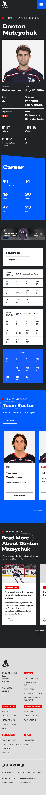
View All (10, 420)
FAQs (4, 728)
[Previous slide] (35, 508)
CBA (3, 693)
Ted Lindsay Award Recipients (32, 698)
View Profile (19, 495)
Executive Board (9, 716)
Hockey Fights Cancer (11, 744)
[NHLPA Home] (4, 4)
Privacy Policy (7, 782)
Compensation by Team (32, 683)
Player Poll (29, 689)
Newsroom (29, 740)
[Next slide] (40, 508)
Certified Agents (9, 724)
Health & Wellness (32, 716)
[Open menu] (41, 4)
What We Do (7, 711)
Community (7, 748)
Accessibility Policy (27, 778)
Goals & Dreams (9, 740)
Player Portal (34, 720)
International (8, 720)
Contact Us (7, 688)
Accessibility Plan (8, 778)
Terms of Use (25, 782)
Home (9, 18)
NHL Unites (12, 753)
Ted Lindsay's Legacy (33, 693)
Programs (28, 711)
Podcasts (28, 744)
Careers (5, 691)
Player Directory (28, 18)
